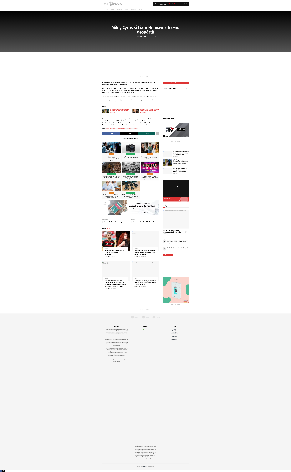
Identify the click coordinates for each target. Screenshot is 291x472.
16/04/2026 (113, 256)
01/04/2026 (113, 288)
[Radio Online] (187, 88)
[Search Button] (188, 9)
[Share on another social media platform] (157, 133)
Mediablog (174, 330)
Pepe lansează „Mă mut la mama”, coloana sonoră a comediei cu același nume (180, 170)
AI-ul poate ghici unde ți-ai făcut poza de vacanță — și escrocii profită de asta (111, 177)
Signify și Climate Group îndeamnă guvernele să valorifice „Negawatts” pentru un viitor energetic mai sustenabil (177, 241)
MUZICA (119, 9)
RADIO (112, 9)
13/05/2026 (142, 114)
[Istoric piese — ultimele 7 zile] (187, 4)
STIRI (126, 9)
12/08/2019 (138, 36)
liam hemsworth (121, 128)
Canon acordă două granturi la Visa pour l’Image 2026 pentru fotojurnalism (130, 177)
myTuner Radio (174, 333)
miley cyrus (129, 128)
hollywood (112, 128)
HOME (106, 9)
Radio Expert (174, 332)
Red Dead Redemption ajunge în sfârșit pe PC (177, 248)
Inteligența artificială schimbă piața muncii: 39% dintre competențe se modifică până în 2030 (111, 158)
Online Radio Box (174, 335)
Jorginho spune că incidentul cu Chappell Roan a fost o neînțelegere (114, 252)
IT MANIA (174, 329)
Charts (133, 9)
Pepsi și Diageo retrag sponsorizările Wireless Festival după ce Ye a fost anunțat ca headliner (145, 252)
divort (107, 128)
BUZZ (140, 9)
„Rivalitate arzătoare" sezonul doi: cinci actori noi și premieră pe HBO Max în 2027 (149, 157)
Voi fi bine (175, 338)
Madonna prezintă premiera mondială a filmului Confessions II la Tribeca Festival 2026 (149, 111)
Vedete (144, 36)
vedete (135, 128)
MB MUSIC (108, 256)
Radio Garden (174, 336)
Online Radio (174, 339)
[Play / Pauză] (155, 4)
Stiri (136, 278)
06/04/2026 (143, 256)
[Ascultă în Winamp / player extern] (182, 4)
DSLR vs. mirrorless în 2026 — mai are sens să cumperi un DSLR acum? (130, 196)
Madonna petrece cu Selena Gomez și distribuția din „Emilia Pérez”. (172, 232)
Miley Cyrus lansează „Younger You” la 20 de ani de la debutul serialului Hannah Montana (145, 282)
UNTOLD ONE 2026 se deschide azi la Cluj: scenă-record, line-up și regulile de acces (181, 153)
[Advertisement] (145, 62)
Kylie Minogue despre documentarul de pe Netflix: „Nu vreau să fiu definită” (180, 161)
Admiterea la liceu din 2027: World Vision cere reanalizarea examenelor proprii (111, 196)
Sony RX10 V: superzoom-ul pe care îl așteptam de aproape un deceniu (130, 157)
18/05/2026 (112, 112)
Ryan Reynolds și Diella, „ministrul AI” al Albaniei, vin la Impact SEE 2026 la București (150, 177)
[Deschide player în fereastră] (184, 4)
